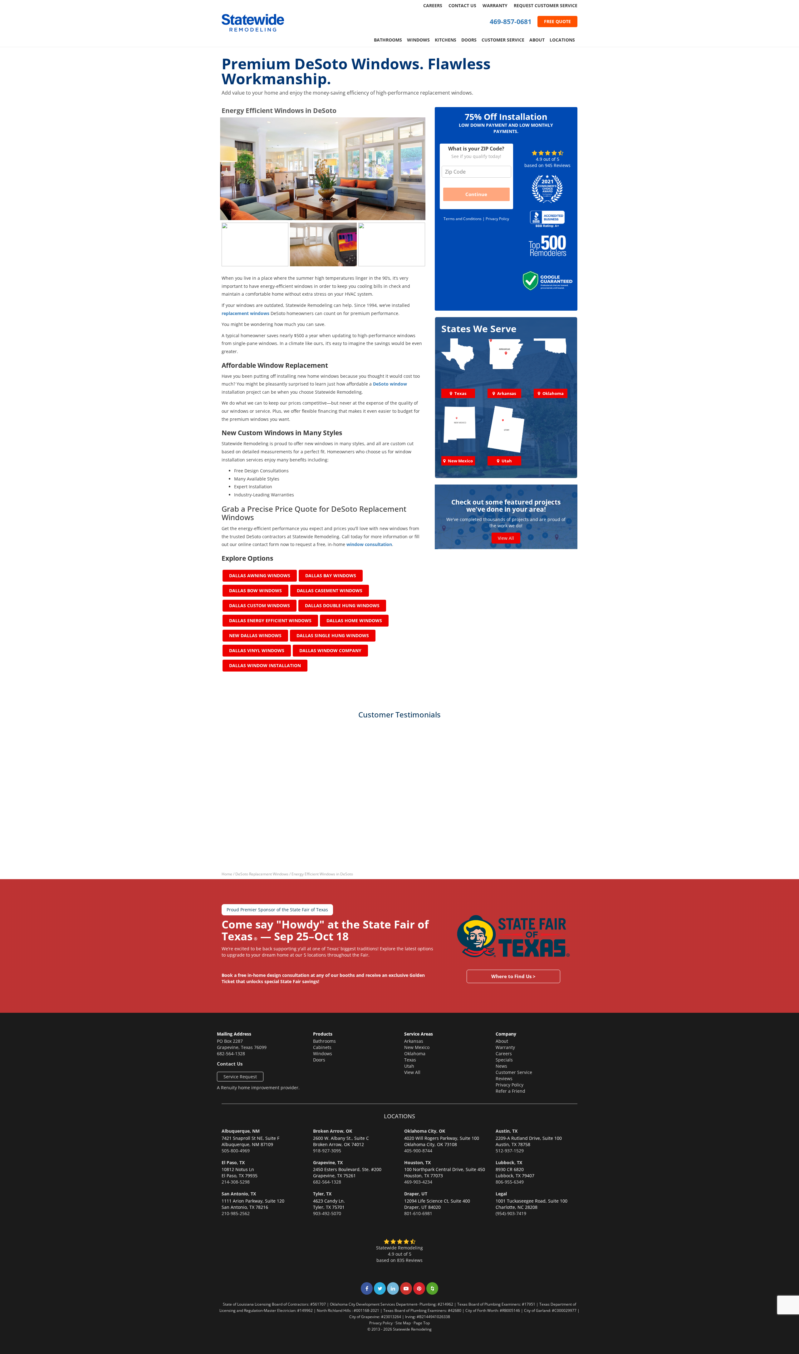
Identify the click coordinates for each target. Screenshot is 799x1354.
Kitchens (445, 40)
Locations (562, 40)
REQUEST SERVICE (545, 5)
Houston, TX (417, 1162)
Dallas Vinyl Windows (256, 650)
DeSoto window (390, 384)
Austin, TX (506, 1131)
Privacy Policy (497, 218)
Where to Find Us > (513, 976)
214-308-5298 (236, 1182)
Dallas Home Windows (354, 620)
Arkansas (413, 1041)
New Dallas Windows (255, 635)
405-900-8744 (418, 1151)
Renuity (229, 1088)
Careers (432, 5)
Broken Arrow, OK (332, 1131)
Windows (418, 40)
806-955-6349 (510, 1182)
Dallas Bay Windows (330, 576)
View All (506, 538)
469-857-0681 (511, 21)
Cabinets (322, 1047)
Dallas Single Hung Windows (333, 635)
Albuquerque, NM (241, 1131)
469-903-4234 (418, 1182)
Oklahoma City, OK (424, 1131)
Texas (410, 1060)
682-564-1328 (231, 1053)
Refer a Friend (510, 1091)
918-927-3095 (327, 1151)
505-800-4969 (236, 1151)
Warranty (495, 5)
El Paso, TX (233, 1162)
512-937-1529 (510, 1151)
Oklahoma (414, 1053)
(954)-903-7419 (511, 1213)
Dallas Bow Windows (255, 590)
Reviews (504, 1078)
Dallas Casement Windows (329, 590)
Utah (409, 1066)
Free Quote (557, 21)
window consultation (369, 544)
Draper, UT (415, 1194)
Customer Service (503, 40)
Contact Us (462, 5)
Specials (504, 1060)
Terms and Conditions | (465, 218)
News (501, 1066)
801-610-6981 (418, 1213)
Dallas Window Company (330, 650)
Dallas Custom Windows (259, 605)
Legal (501, 1194)
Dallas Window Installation (265, 665)
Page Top (422, 1322)
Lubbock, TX (509, 1162)
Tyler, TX (322, 1194)
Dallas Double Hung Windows (342, 605)
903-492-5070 (327, 1213)
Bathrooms (388, 40)
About (537, 40)
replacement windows (245, 313)
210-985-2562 (236, 1213)
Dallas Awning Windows (259, 576)
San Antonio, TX (239, 1194)
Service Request (240, 1077)
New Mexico (416, 1047)
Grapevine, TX (328, 1162)
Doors (469, 40)
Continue (476, 194)
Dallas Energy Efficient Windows (270, 620)
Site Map (403, 1322)
